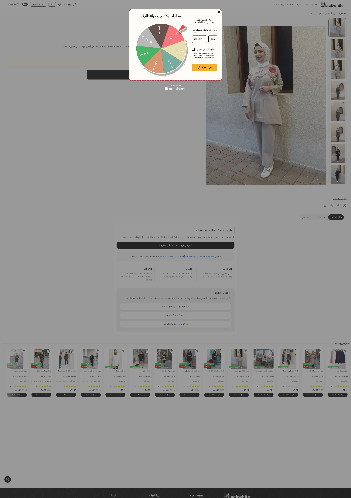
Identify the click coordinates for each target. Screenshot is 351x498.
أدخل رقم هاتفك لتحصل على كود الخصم (204, 31)
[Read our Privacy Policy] (215, 53)
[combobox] (199, 39)
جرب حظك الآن (205, 67)
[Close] (219, 12)
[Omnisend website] (175, 87)
